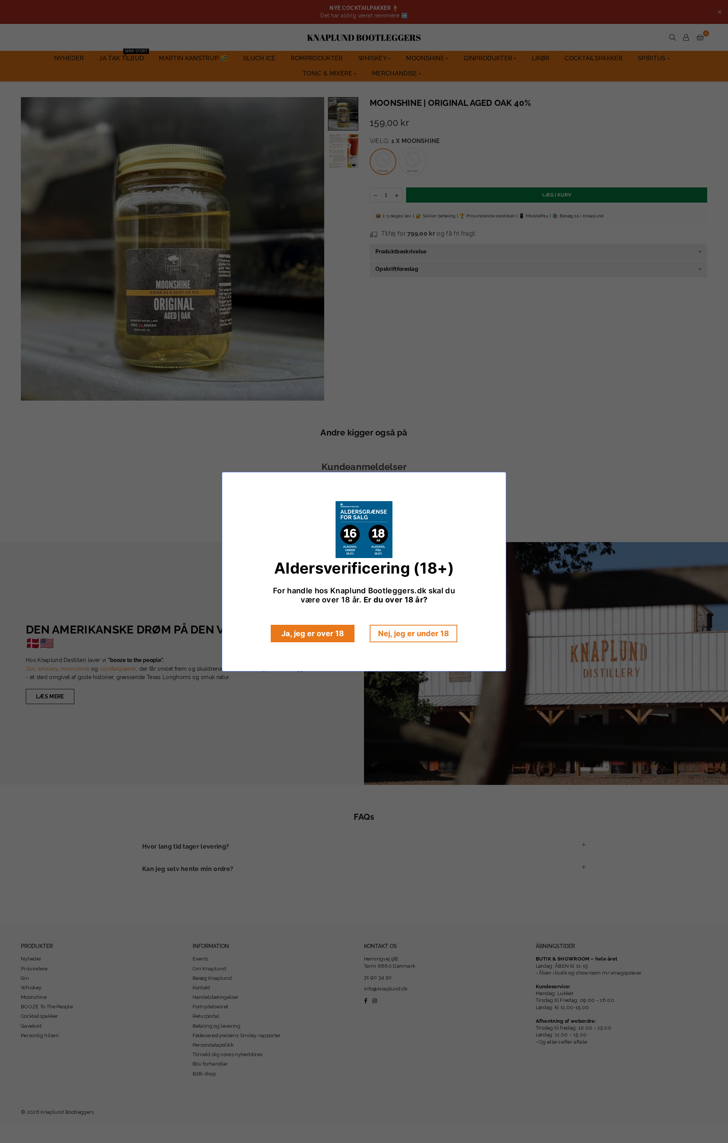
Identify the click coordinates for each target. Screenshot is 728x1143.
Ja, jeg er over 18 (312, 633)
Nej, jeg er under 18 (413, 633)
